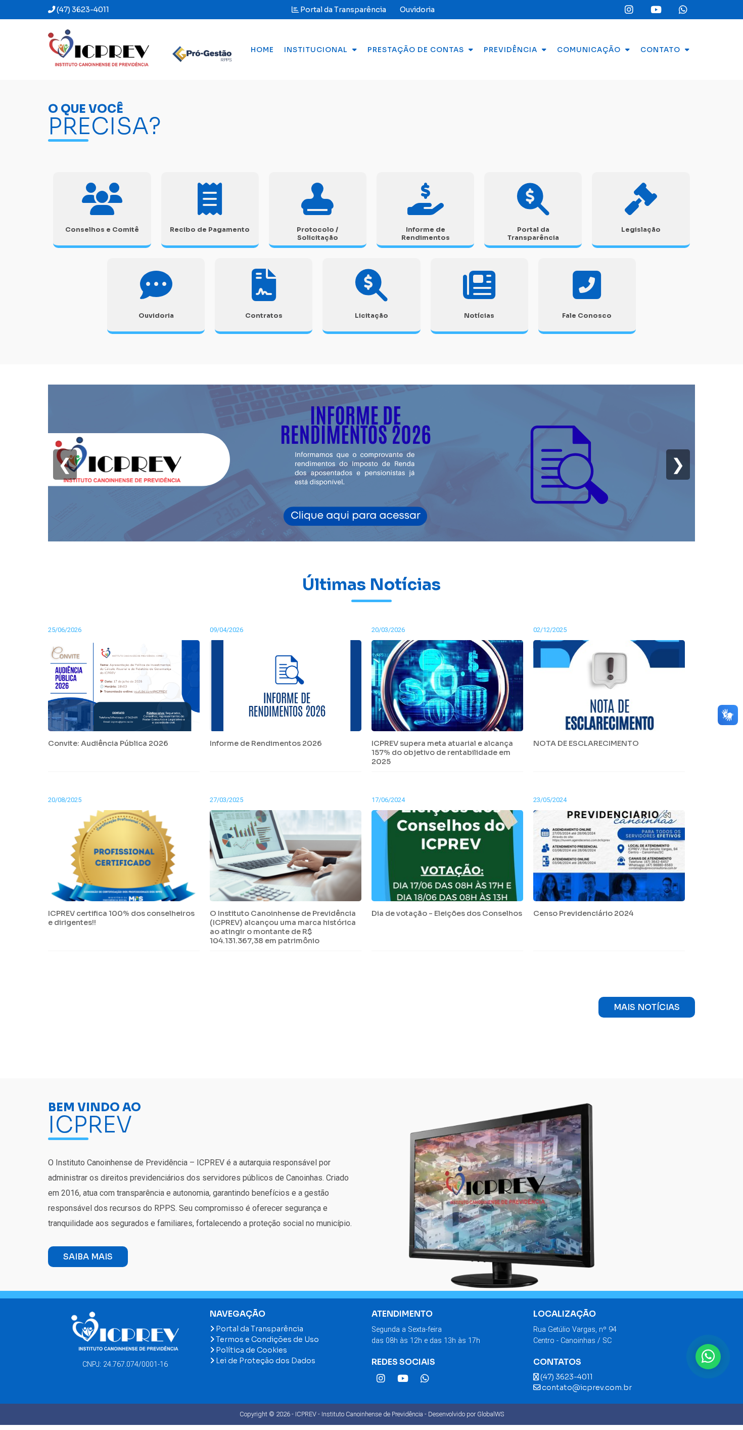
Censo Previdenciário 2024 (583, 913)
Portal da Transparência (342, 9)
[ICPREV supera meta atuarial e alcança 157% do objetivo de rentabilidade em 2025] (447, 689)
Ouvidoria (416, 9)
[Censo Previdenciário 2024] (609, 859)
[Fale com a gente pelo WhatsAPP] (708, 1356)
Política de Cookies (250, 1350)
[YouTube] (656, 10)
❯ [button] (678, 464)
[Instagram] (629, 10)
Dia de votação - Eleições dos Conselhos (447, 913)
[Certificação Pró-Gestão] (197, 49)
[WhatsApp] (683, 10)
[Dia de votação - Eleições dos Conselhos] (447, 859)
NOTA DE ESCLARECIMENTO (586, 743)
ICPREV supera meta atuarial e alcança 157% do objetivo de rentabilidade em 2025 (442, 752)
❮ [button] (65, 464)
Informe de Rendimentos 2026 (266, 743)
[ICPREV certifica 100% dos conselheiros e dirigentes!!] (124, 859)
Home (262, 50)
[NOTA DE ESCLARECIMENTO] (609, 689)
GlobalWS (490, 1414)
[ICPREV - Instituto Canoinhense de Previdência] (98, 49)
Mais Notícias (647, 1007)
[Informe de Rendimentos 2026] (371, 538)
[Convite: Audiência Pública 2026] (124, 689)
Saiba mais (88, 1256)
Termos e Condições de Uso (266, 1339)
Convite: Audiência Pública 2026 (108, 743)
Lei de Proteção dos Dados (264, 1360)
